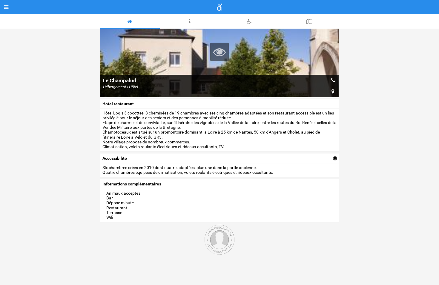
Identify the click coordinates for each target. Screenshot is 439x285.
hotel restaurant (118, 103)
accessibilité (114, 158)
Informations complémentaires (131, 184)
